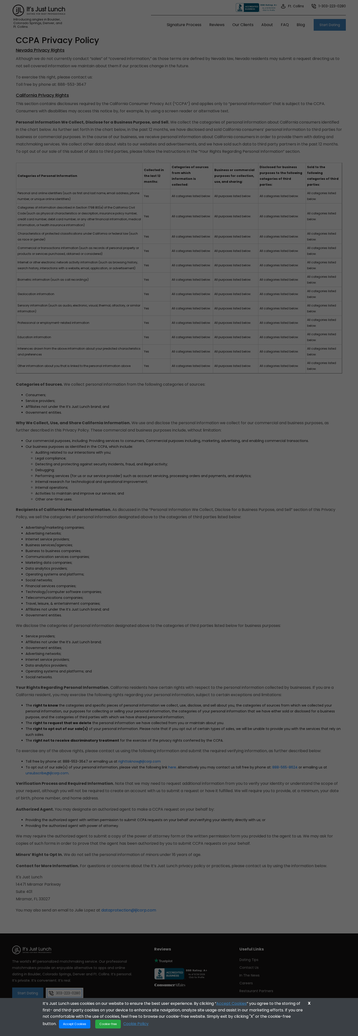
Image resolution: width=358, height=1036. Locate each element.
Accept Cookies (231, 1003)
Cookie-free (108, 1024)
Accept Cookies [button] (74, 1024)
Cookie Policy (136, 1023)
